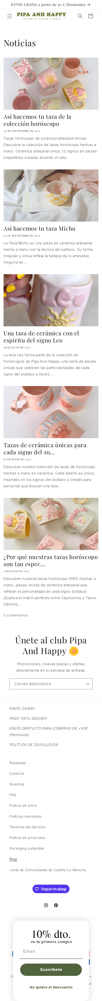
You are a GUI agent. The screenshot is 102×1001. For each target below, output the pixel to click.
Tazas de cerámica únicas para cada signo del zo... (45, 448)
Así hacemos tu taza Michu (40, 228)
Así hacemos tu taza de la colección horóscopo (37, 120)
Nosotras (16, 784)
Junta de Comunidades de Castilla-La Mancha (47, 870)
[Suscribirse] (87, 683)
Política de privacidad (27, 838)
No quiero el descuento (51, 987)
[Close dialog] (84, 925)
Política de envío (23, 805)
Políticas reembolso (25, 816)
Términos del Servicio (27, 827)
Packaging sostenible (26, 848)
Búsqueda (17, 763)
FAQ (12, 795)
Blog (13, 859)
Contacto (16, 773)
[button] (9, 16)
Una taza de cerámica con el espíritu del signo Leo (41, 336)
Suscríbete (51, 969)
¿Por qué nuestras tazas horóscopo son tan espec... (51, 560)
